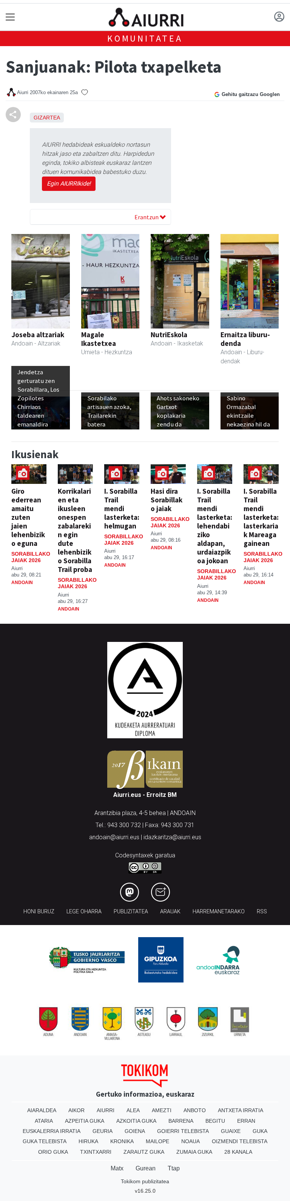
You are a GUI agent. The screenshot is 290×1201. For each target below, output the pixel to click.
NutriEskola (169, 334)
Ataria (44, 1121)
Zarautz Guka (143, 1152)
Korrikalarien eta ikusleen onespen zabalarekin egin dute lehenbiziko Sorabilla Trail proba (75, 530)
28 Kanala (238, 1152)
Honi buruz (38, 911)
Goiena (135, 1131)
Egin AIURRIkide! (69, 183)
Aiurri (105, 1110)
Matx (117, 1168)
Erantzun (147, 217)
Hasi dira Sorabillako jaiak (166, 500)
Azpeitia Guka (84, 1121)
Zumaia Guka (194, 1152)
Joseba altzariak (37, 334)
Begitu (215, 1121)
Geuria (103, 1131)
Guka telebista (44, 1141)
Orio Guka (53, 1152)
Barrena (180, 1121)
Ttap (174, 1168)
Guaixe (231, 1131)
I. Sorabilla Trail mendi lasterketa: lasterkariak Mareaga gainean (261, 517)
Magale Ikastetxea (98, 339)
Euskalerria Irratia (51, 1131)
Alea (133, 1110)
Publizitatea (131, 911)
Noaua (190, 1141)
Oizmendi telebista (239, 1141)
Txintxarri (95, 1152)
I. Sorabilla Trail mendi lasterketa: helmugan (121, 508)
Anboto (195, 1110)
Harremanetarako (219, 911)
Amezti (161, 1110)
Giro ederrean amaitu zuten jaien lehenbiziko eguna (28, 517)
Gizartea (47, 118)
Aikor (76, 1110)
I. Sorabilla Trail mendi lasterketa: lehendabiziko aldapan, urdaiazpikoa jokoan (214, 526)
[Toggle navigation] (10, 17)
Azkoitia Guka (136, 1121)
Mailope (157, 1141)
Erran (246, 1121)
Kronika (122, 1141)
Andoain (22, 582)
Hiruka (88, 1141)
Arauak (170, 911)
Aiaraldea (41, 1110)
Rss (262, 911)
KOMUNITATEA (145, 38)
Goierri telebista (183, 1131)
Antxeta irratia (240, 1110)
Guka (260, 1131)
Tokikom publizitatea (145, 1181)
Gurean (146, 1168)
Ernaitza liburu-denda (245, 339)
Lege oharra (84, 911)
